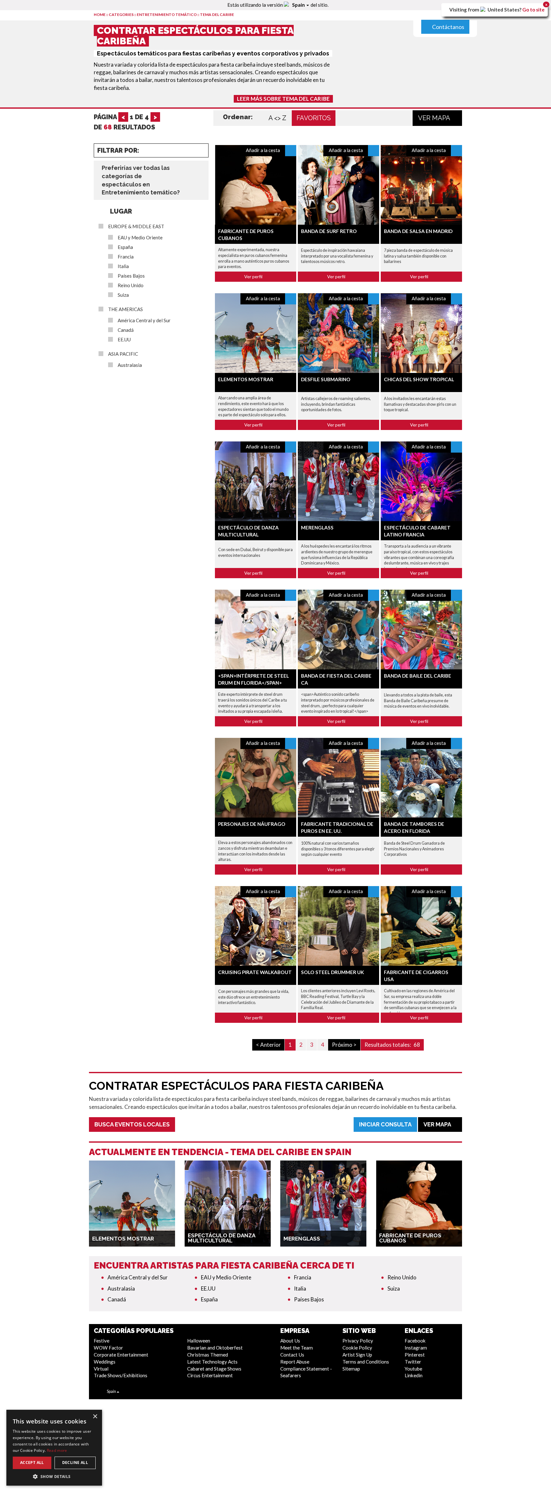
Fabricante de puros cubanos (410, 1238)
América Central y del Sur (144, 320)
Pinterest (415, 1354)
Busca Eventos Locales (132, 1124)
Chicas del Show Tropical (419, 379)
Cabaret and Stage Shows (214, 1369)
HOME (100, 14)
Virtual (101, 1369)
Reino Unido (130, 285)
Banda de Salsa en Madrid (418, 231)
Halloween (198, 1340)
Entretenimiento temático (167, 14)
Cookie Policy (357, 1347)
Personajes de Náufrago (251, 824)
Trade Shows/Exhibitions (120, 1375)
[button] (54, 1476)
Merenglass (317, 527)
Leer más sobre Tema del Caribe (283, 98)
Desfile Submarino (325, 379)
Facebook (415, 1340)
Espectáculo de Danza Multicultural (221, 1238)
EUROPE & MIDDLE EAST (136, 226)
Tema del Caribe (217, 14)
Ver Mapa (435, 118)
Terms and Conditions (365, 1362)
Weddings (104, 1362)
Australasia (130, 365)
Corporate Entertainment (121, 1354)
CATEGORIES (121, 14)
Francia (126, 256)
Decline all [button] (75, 1462)
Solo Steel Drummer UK (332, 972)
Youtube (413, 1369)
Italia (123, 266)
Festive (101, 1340)
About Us (290, 1340)
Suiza (123, 295)
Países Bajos (131, 276)
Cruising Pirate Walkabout (255, 972)
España (125, 247)
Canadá (126, 330)
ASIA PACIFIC (123, 354)
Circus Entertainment (210, 1375)
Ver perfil (253, 276)
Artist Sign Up (357, 1354)
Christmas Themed (207, 1354)
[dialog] (54, 1448)
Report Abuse (294, 1362)
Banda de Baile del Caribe (417, 676)
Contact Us (292, 1354)
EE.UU (124, 339)
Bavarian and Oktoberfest (215, 1347)
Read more (57, 1450)
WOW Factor (108, 1347)
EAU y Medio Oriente (140, 237)
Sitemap (351, 1369)
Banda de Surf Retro (329, 231)
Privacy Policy (357, 1340)
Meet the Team (296, 1347)
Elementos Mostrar (245, 379)
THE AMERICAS (125, 309)
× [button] (94, 1416)
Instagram (416, 1347)
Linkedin (413, 1375)
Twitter (413, 1362)
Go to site (533, 9)
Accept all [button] (32, 1462)
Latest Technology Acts (212, 1362)
